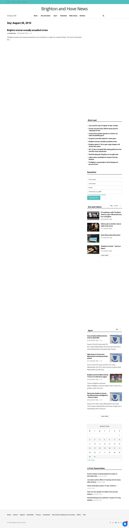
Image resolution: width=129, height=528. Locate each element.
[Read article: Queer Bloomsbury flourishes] (93, 238)
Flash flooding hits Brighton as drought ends (103, 154)
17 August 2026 (107, 228)
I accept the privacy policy (97, 195)
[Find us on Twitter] (111, 15)
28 (114, 452)
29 (119, 452)
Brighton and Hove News (64, 9)
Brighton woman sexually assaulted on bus (27, 30)
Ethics (79, 515)
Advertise (82, 16)
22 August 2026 (93, 340)
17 (94, 448)
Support (19, 2)
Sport (55, 16)
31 (94, 456)
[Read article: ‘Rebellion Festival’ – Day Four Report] (93, 249)
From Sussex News (97, 468)
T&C (84, 515)
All (111, 205)
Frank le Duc (12, 33)
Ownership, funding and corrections (63, 515)
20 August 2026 (107, 219)
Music (116, 205)
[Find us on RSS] (118, 15)
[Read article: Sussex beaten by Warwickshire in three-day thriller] (116, 339)
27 (109, 452)
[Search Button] (103, 15)
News (35, 16)
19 (104, 448)
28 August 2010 (23, 33)
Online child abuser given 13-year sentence (101, 486)
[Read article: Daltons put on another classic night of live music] (93, 227)
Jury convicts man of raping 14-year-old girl (103, 125)
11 (99, 444)
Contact (14, 2)
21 (114, 448)
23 (90, 452)
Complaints (46, 515)
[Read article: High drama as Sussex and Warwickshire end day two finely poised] (116, 357)
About (8, 2)
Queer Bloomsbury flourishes (110, 235)
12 (104, 444)
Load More (104, 255)
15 (119, 444)
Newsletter (24, 2)
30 (90, 456)
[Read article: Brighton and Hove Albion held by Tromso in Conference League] (116, 378)
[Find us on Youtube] (114, 15)
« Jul (88, 460)
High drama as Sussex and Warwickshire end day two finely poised (97, 356)
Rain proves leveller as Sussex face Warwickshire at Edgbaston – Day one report (97, 395)
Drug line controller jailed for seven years (102, 138)
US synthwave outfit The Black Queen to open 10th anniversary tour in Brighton (111, 214)
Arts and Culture (45, 16)
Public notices (73, 16)
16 (90, 448)
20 (109, 448)
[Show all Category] (120, 206)
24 (94, 452)
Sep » (93, 460)
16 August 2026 (107, 237)
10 (94, 444)
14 (114, 444)
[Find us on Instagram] (121, 15)
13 (109, 444)
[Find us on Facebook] (107, 15)
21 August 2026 (93, 361)
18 (99, 448)
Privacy (38, 515)
